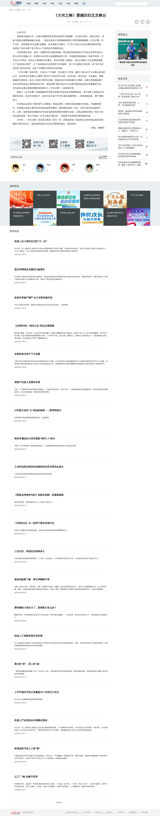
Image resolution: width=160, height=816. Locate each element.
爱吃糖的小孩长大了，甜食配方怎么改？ (35, 607)
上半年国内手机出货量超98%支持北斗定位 (36, 692)
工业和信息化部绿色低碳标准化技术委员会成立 (39, 466)
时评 (45, 3)
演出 (24, 10)
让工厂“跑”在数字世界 (26, 776)
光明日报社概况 (71, 812)
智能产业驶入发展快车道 (27, 382)
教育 (76, 3)
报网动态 (98, 812)
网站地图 (144, 812)
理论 (52, 3)
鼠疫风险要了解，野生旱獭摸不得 (32, 579)
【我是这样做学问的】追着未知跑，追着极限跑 (39, 495)
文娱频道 (17, 10)
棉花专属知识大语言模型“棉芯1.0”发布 (34, 438)
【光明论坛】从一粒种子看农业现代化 (34, 523)
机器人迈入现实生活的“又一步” (30, 241)
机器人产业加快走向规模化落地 (30, 720)
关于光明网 (86, 812)
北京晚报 (75, 22)
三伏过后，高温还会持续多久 (29, 551)
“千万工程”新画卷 (136, 195)
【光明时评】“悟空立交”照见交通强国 (34, 325)
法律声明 (120, 812)
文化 (60, 3)
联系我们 (109, 812)
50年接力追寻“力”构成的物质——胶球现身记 (37, 410)
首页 (11, 10)
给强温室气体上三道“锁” (27, 748)
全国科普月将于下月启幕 (27, 354)
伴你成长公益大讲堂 (67, 213)
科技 (68, 3)
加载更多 (59, 802)
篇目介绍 (135, 97)
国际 (37, 3)
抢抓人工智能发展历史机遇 (28, 635)
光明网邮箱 (132, 812)
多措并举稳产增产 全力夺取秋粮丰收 (33, 297)
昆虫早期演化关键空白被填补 (29, 269)
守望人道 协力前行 (43, 195)
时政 (29, 3)
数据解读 (131, 148)
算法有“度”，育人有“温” (27, 664)
